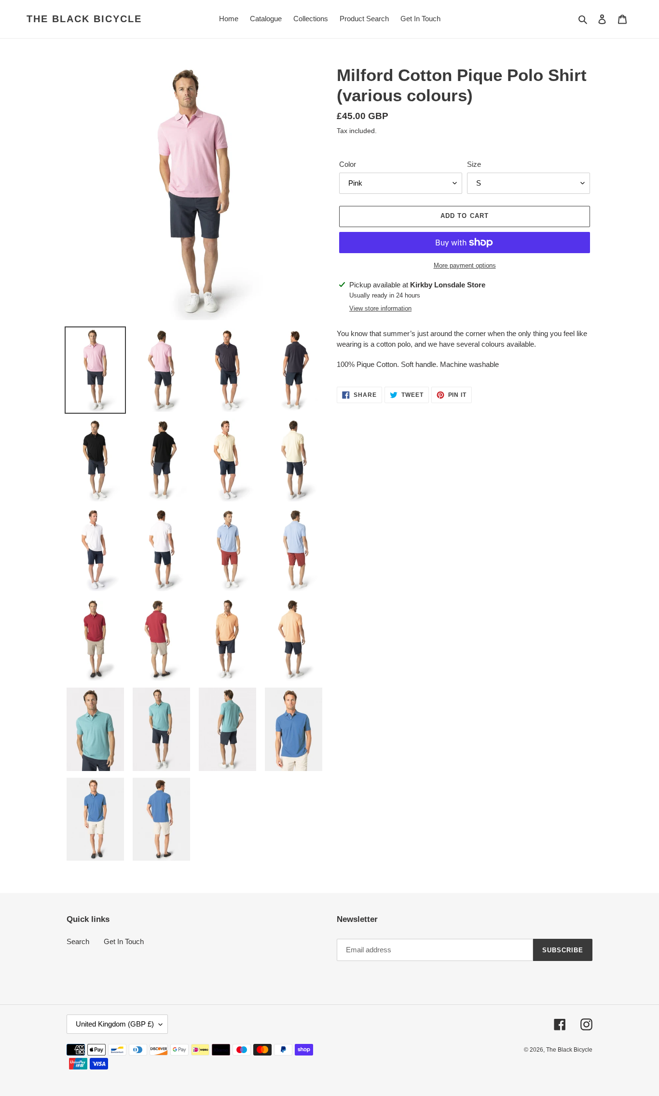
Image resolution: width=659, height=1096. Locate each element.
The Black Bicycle (84, 19)
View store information (380, 308)
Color (347, 164)
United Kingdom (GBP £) (115, 1024)
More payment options (465, 265)
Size (474, 164)
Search (78, 941)
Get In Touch (124, 941)
